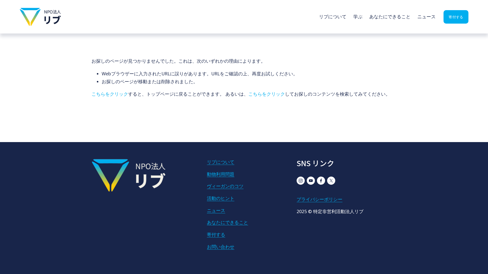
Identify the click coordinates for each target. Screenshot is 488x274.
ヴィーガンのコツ (225, 186)
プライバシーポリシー (319, 199)
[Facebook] (321, 181)
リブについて (332, 16)
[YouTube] (311, 181)
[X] (331, 181)
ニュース (426, 16)
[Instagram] (301, 181)
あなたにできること (389, 16)
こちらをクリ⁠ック (110, 94)
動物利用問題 (220, 174)
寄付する (456, 16)
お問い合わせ (220, 247)
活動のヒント (220, 198)
